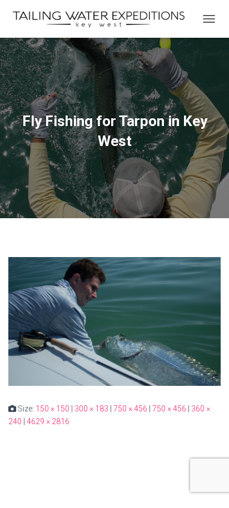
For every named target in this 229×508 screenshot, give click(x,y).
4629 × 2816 (48, 421)
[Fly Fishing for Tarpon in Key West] (114, 320)
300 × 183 (91, 408)
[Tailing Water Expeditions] (102, 19)
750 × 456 (130, 408)
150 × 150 (52, 408)
